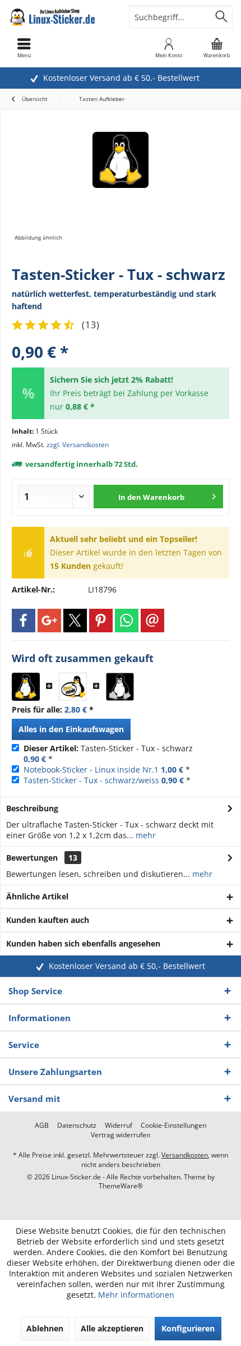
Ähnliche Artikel (37, 896)
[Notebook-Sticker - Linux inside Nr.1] (73, 687)
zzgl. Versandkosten (78, 444)
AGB (42, 1125)
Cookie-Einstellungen (173, 1125)
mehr (144, 835)
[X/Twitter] (75, 620)
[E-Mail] (152, 620)
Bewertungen (32, 857)
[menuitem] (217, 47)
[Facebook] (23, 620)
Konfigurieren (188, 1328)
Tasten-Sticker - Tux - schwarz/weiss (91, 780)
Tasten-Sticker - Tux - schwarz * (108, 753)
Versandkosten (184, 1155)
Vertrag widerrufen (120, 1135)
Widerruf (118, 1125)
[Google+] (49, 620)
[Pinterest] (101, 620)
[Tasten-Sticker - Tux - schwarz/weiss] (120, 687)
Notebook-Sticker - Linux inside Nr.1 (91, 769)
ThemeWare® (121, 1186)
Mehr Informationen (136, 1294)
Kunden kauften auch (47, 920)
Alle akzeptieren (112, 1328)
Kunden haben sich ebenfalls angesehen (83, 943)
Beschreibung (32, 808)
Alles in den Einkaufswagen (71, 729)
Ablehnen (44, 1328)
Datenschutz (76, 1125)
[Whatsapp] (126, 620)
